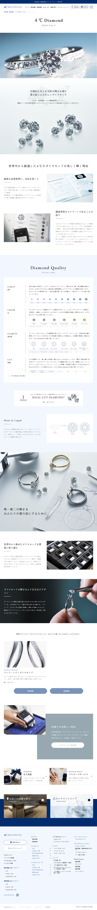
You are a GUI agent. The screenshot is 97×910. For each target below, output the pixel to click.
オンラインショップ (63, 7)
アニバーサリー (79, 871)
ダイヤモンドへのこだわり (61, 841)
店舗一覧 (58, 860)
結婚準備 (77, 861)
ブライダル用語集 (9, 858)
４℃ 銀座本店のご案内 (60, 865)
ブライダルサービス (59, 848)
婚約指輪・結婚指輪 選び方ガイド (83, 849)
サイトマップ (38, 907)
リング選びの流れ (80, 855)
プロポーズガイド (80, 846)
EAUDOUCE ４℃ (10, 876)
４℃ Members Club (10, 860)
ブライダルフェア (80, 839)
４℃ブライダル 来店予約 (67, 745)
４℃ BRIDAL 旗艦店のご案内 (62, 863)
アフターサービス (59, 851)
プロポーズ (78, 864)
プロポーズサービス (59, 853)
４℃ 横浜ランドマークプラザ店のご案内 (62, 872)
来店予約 (85, 7)
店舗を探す (53, 7)
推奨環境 (48, 907)
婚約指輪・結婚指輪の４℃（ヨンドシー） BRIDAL (48, 2)
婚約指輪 (33, 7)
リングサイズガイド (81, 852)
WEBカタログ (8, 855)
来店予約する (16, 842)
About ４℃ (46, 7)
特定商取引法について (10, 907)
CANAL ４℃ (9, 874)
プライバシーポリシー (25, 907)
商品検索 (76, 7)
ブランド (27, 7)
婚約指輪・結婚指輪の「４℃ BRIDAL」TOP (14, 12)
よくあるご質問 (8, 863)
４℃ (6, 871)
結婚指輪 (39, 7)
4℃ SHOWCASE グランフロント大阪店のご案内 (62, 868)
